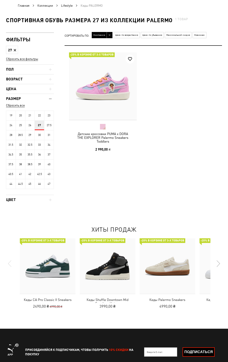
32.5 (30, 144)
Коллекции (45, 5)
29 (29, 135)
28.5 (20, 135)
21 (29, 115)
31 (49, 135)
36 (39, 154)
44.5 (20, 183)
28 (11, 135)
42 (29, 174)
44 (11, 183)
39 (39, 164)
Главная (23, 5)
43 (49, 174)
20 (20, 115)
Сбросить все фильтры (22, 59)
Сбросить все (15, 105)
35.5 (30, 154)
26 (29, 125)
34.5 (10, 154)
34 (49, 144)
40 (49, 164)
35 (20, 154)
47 (49, 183)
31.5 (10, 144)
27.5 (49, 125)
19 (11, 115)
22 (39, 115)
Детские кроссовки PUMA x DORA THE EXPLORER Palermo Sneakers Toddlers (102, 137)
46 (39, 183)
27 (39, 125)
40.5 (10, 174)
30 (39, 135)
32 (20, 144)
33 (39, 144)
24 (11, 125)
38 (20, 164)
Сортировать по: (77, 35)
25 (20, 125)
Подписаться (198, 352)
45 (29, 183)
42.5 (39, 174)
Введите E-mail (154, 352)
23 (49, 115)
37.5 (10, 164)
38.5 (30, 164)
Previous (10, 264)
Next (218, 264)
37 (49, 154)
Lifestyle (67, 5)
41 (20, 174)
